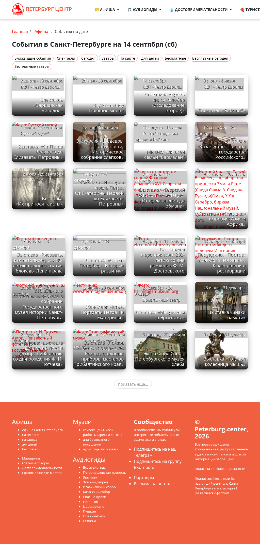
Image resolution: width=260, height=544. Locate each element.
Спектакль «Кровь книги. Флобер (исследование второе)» (165, 102)
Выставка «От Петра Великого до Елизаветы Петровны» (38, 151)
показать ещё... (133, 384)
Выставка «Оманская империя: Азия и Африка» (222, 218)
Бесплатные (175, 58)
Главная (20, 31)
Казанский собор (96, 491)
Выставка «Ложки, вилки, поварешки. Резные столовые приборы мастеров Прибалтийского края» (98, 353)
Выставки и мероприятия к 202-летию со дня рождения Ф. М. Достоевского (163, 260)
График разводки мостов (41, 472)
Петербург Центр (48, 9)
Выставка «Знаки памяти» (227, 314)
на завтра (29, 439)
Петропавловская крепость (104, 472)
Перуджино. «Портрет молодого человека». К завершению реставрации (221, 262)
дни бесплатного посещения (96, 442)
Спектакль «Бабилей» (222, 110)
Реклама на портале (154, 483)
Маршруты (31, 458)
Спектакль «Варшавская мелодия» (48, 105)
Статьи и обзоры (35, 463)
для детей (29, 444)
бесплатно (30, 449)
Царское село (93, 506)
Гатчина (89, 521)
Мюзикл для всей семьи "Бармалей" (164, 154)
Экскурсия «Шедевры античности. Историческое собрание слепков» (100, 149)
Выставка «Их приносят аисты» (39, 201)
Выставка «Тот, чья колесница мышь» (224, 361)
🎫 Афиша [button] (105, 9)
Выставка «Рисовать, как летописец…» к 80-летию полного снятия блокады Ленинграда (38, 262)
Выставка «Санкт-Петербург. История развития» (101, 265)
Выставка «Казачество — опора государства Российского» (221, 149)
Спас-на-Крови (94, 497)
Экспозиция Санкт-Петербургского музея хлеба (160, 358)
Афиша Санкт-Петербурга (42, 430)
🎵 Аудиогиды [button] (142, 9)
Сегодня (88, 58)
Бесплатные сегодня (210, 58)
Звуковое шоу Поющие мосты (106, 107)
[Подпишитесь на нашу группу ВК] (85, 12)
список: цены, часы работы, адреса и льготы (102, 432)
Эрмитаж (90, 477)
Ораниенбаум (94, 516)
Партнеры (144, 477)
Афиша (41, 31)
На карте (127, 58)
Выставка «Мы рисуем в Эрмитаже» (160, 314)
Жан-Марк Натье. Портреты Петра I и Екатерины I (102, 312)
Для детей (150, 58)
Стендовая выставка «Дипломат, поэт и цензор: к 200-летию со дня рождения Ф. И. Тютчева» (38, 353)
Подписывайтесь (208, 478)
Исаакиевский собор (99, 487)
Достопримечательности (42, 468)
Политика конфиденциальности (220, 468)
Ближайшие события (32, 58)
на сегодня (30, 434)
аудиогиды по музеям (100, 449)
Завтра (108, 58)
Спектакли (66, 58)
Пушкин (89, 511)
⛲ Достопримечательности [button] (199, 9)
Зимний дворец (95, 482)
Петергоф (90, 501)
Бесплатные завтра (31, 66)
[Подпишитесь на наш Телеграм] (87, 6)
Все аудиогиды (94, 467)
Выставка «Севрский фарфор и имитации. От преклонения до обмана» (162, 197)
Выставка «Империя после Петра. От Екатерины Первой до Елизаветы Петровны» (99, 193)
